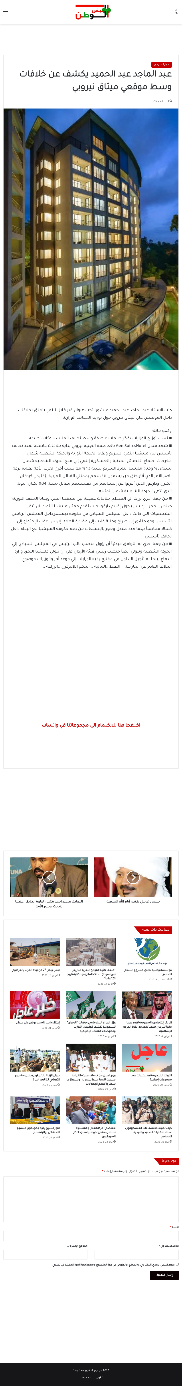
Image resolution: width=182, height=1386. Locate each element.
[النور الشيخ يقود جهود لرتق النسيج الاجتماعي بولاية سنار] (35, 1110)
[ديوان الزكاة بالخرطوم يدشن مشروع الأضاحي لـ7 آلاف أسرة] (35, 1058)
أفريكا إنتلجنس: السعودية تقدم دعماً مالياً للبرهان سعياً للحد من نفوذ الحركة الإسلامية (147, 1027)
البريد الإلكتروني (169, 1246)
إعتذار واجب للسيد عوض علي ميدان (38, 1023)
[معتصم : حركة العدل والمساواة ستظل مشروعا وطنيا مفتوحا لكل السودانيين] (91, 1110)
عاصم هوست (87, 1377)
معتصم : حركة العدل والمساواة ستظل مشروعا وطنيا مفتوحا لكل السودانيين (94, 1132)
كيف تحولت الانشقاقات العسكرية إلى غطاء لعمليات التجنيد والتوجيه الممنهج (148, 1132)
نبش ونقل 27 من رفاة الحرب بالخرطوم (36, 970)
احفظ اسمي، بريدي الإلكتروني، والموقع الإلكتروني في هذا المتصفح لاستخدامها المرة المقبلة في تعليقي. (113, 1265)
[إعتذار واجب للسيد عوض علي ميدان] (35, 1005)
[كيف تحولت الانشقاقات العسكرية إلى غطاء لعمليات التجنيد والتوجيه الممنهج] (147, 1110)
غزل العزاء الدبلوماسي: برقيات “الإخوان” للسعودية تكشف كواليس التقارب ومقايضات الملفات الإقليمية (91, 1027)
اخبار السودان (161, 64)
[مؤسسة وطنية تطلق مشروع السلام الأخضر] (147, 952)
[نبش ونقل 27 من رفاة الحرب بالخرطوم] (35, 952)
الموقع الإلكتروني (77, 1246)
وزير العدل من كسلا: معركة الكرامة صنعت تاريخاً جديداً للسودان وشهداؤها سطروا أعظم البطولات (91, 1080)
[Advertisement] (91, 39)
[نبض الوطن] (91, 12)
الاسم (174, 1227)
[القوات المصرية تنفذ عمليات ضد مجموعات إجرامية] (147, 1058)
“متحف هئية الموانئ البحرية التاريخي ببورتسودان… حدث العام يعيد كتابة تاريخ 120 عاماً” (91, 974)
